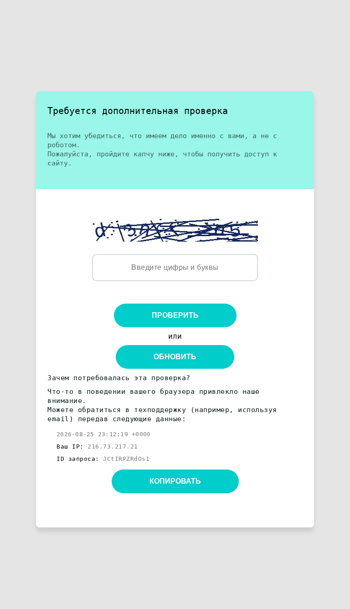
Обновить (175, 357)
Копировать (175, 481)
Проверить (175, 315)
